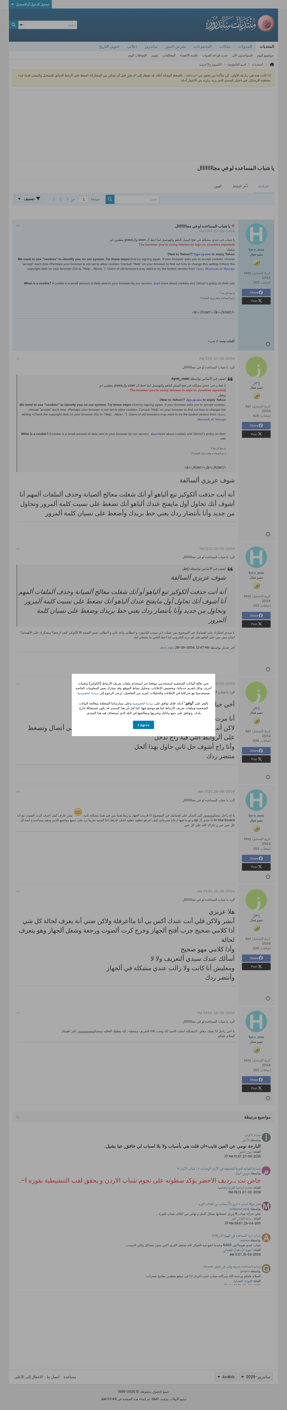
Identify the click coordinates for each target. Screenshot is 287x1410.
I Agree (144, 725)
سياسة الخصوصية (88, 693)
